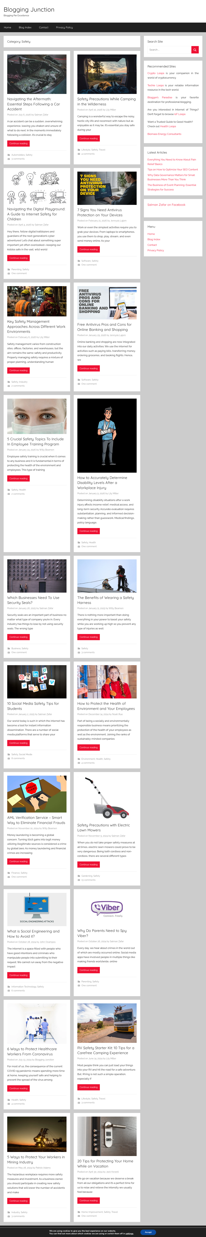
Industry (23, 382)
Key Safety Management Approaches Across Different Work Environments (36, 326)
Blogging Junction (29, 9)
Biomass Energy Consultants (164, 133)
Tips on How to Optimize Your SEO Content (172, 169)
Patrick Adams (43, 1167)
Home (7, 27)
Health (22, 489)
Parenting (16, 269)
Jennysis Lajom (119, 220)
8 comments (18, 758)
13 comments (88, 880)
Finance (15, 873)
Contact (43, 27)
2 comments (18, 385)
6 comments (18, 990)
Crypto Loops (155, 73)
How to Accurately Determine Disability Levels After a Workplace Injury (102, 482)
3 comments (18, 158)
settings (129, 1233)
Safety (29, 155)
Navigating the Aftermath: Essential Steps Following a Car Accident (33, 104)
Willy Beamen (46, 449)
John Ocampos (47, 942)
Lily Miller (111, 109)
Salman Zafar (41, 114)
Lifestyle (85, 149)
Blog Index (25, 27)
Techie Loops (155, 85)
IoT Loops (179, 114)
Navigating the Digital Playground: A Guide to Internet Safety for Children (36, 214)
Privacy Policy (64, 27)
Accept (148, 1232)
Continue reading (18, 143)
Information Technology (23, 986)
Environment (88, 759)
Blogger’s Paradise (159, 97)
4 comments (88, 153)
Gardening (86, 876)
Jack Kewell (112, 1171)
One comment (19, 273)
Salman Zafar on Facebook (166, 205)
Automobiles (18, 155)
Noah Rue (117, 714)
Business (16, 648)
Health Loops (168, 126)
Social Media (25, 754)
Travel (102, 149)
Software (86, 261)
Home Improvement (92, 1212)
